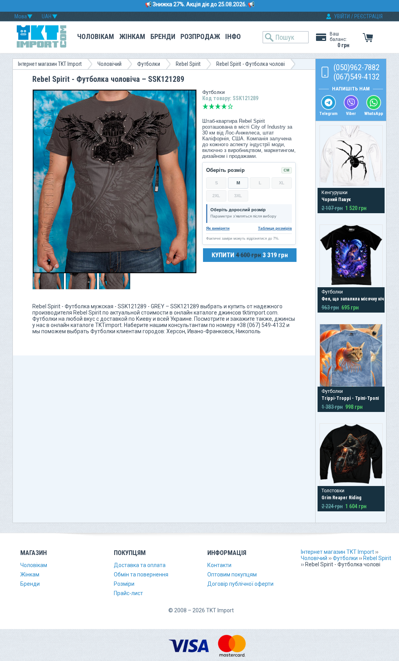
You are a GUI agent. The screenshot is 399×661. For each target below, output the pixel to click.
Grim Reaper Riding (341, 497)
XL (281, 182)
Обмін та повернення (141, 574)
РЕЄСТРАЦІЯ (368, 16)
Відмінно (230, 106)
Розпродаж (200, 36)
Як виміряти (218, 228)
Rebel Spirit (188, 64)
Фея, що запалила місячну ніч (352, 299)
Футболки (148, 64)
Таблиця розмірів (275, 228)
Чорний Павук (336, 199)
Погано (211, 106)
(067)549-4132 (357, 76)
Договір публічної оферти (240, 584)
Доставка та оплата (140, 565)
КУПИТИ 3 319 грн (250, 255)
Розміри (124, 584)
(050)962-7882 (357, 67)
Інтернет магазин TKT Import (50, 64)
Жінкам (132, 36)
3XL (238, 195)
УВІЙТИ (342, 16)
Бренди (162, 36)
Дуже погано (205, 106)
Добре (224, 106)
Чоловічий (109, 64)
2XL (216, 195)
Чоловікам (95, 36)
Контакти (219, 565)
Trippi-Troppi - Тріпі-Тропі (350, 398)
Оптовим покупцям (232, 574)
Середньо (218, 106)
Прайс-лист (128, 593)
